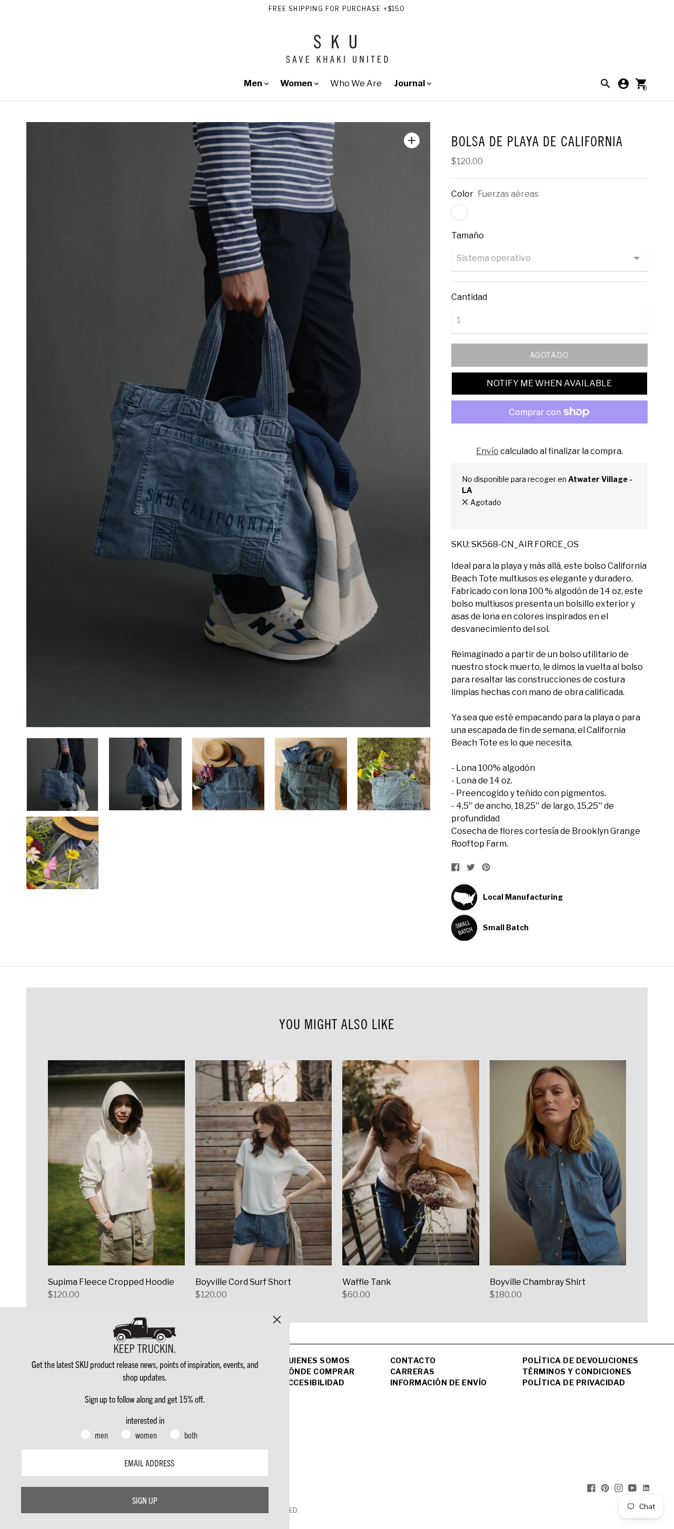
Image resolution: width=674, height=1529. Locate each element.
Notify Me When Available (549, 383)
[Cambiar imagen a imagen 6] (62, 853)
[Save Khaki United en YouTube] (632, 1487)
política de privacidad (574, 1382)
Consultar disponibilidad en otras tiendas (532, 513)
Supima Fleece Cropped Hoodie (111, 1282)
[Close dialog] (277, 1319)
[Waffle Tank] (410, 1162)
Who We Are (356, 83)
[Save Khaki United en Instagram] (618, 1487)
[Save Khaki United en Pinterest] (605, 1487)
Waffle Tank (366, 1282)
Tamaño (467, 235)
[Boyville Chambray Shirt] (558, 1162)
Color (462, 194)
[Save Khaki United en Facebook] (591, 1487)
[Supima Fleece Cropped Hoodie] (116, 1162)
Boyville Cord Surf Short (243, 1282)
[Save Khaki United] (337, 53)
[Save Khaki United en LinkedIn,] (646, 1487)
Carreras (412, 1371)
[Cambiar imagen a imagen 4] (311, 774)
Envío (487, 451)
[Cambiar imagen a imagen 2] (145, 774)
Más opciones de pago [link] (549, 439)
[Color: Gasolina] (480, 212)
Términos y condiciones (577, 1371)
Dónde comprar (318, 1371)
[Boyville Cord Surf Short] (263, 1162)
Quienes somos (316, 1360)
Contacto (413, 1360)
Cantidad (469, 297)
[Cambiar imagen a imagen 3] (228, 774)
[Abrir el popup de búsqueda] (605, 83)
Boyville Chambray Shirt (538, 1282)
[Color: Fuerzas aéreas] (459, 212)
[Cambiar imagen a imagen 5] (394, 774)
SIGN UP (144, 1500)
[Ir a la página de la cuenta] (623, 83)
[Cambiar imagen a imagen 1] (62, 774)
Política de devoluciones (580, 1360)
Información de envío (438, 1382)
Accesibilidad (313, 1382)
